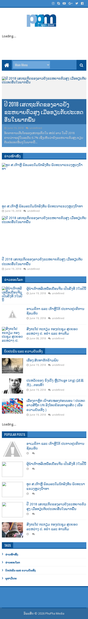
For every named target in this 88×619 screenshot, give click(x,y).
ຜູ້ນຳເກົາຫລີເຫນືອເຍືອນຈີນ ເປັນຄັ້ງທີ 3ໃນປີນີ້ (56, 288)
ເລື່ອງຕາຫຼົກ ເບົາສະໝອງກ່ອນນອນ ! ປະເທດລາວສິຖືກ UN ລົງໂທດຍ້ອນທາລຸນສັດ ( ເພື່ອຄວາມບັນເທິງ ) (56, 405)
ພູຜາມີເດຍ (11, 578)
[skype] (58, 3)
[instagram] (53, 3)
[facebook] (82, 3)
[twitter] (76, 3)
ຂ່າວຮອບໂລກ (13, 279)
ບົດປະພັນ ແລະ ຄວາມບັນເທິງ (23, 350)
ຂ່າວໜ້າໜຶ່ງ (12, 155)
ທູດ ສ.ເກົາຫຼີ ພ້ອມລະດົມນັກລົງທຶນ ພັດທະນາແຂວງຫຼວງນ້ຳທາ (42, 206)
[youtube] (64, 3)
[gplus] (70, 3)
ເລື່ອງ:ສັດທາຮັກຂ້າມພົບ (29, 119)
